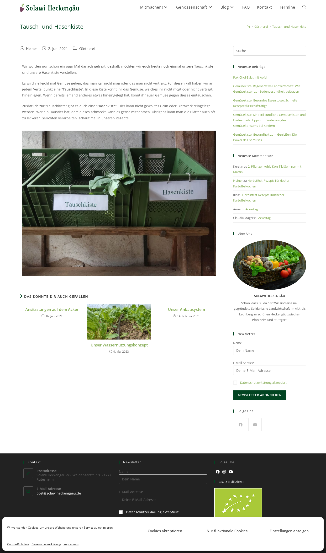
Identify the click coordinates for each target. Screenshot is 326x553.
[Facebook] (240, 424)
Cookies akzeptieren (165, 530)
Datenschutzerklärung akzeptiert (263, 382)
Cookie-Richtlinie (18, 544)
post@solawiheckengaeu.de (59, 493)
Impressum (71, 544)
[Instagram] (224, 471)
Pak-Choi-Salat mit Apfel (250, 77)
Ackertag (251, 209)
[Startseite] (248, 26)
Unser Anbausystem (186, 309)
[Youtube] (255, 424)
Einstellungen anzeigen (289, 530)
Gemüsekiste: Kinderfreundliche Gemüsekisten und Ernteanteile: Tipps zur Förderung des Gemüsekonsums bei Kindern (269, 120)
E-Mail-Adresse (243, 363)
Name (237, 343)
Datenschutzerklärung (46, 544)
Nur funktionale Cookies (227, 530)
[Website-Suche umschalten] (304, 7)
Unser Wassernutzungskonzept (119, 345)
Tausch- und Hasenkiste (289, 26)
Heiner (31, 48)
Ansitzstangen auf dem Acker (52, 309)
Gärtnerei (87, 48)
